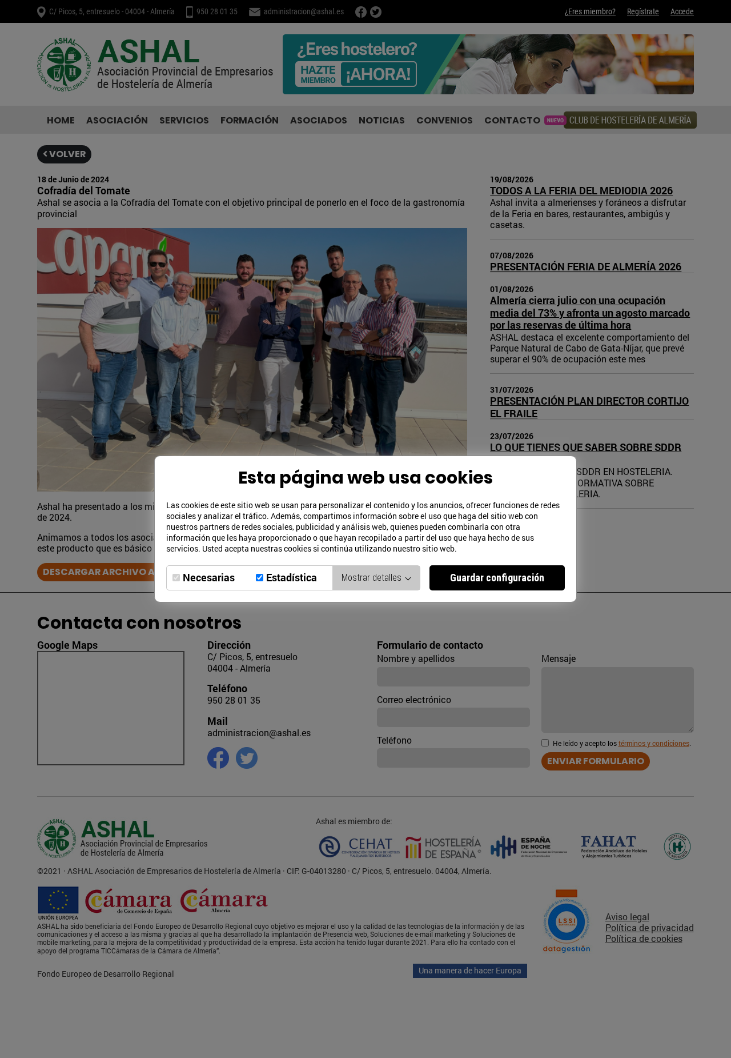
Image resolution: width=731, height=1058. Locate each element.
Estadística (291, 578)
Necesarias (209, 578)
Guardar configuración (497, 578)
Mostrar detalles (373, 577)
